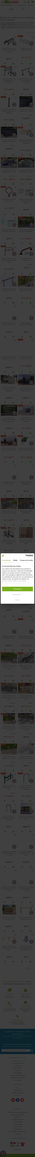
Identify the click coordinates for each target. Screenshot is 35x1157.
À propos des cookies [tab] (26, 560)
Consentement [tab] (6, 560)
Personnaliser (16, 594)
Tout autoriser (17, 589)
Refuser (17, 600)
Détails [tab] (15, 560)
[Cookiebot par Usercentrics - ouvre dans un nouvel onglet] (25, 556)
